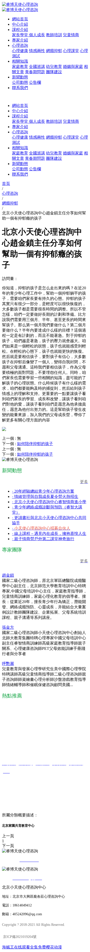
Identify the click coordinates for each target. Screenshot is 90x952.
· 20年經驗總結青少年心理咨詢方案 (43, 491)
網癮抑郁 (54, 51)
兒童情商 (71, 35)
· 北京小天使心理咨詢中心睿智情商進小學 (49, 502)
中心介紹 (20, 24)
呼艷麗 (8, 663)
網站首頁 (20, 19)
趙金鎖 (8, 575)
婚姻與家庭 (73, 66)
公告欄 (35, 82)
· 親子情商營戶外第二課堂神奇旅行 (43, 539)
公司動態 (20, 82)
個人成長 (37, 35)
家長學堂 (20, 35)
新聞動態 (20, 77)
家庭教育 (20, 66)
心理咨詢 (20, 45)
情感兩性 (37, 51)
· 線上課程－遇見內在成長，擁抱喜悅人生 (49, 533)
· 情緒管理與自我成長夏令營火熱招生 (45, 496)
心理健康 (20, 51)
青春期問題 (35, 72)
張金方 (8, 627)
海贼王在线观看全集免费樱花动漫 (32, 947)
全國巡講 (37, 66)
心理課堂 (71, 51)
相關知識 (20, 61)
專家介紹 (20, 40)
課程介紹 (20, 29)
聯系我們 (20, 88)
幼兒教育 (54, 66)
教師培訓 (54, 35)
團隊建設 (54, 72)
